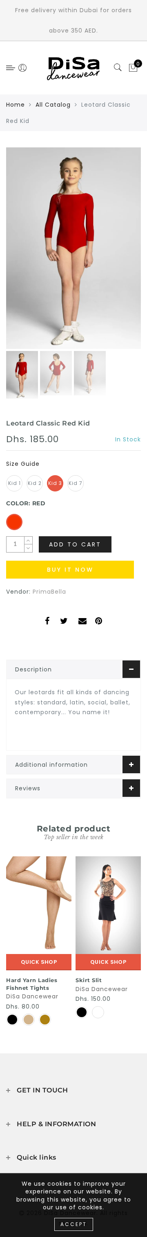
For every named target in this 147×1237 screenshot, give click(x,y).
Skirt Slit (89, 980)
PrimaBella (49, 592)
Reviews (27, 788)
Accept (73, 1224)
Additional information (51, 765)
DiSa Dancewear (32, 996)
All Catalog (53, 105)
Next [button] (115, 252)
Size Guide (23, 464)
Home (15, 105)
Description (33, 669)
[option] (73, 248)
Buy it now (70, 570)
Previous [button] (21, 253)
